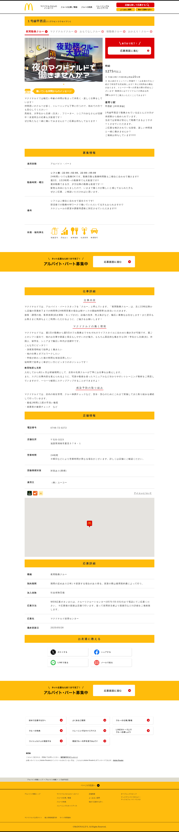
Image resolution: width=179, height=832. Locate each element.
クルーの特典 (86, 7)
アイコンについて (143, 493)
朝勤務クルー (114, 31)
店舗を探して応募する (135, 5)
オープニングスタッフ (129, 794)
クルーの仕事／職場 (69, 7)
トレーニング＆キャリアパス (102, 7)
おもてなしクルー (90, 31)
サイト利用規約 (65, 817)
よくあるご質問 (125, 9)
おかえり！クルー (138, 31)
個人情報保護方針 (51, 817)
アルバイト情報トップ (32, 794)
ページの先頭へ (88, 785)
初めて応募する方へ (145, 9)
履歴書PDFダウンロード (69, 757)
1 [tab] (63, 84)
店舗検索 (92, 794)
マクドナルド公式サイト (33, 817)
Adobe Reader (118, 760)
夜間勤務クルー (35, 31)
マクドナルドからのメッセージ (48, 7)
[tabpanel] (64, 60)
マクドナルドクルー (62, 31)
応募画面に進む (129, 50)
